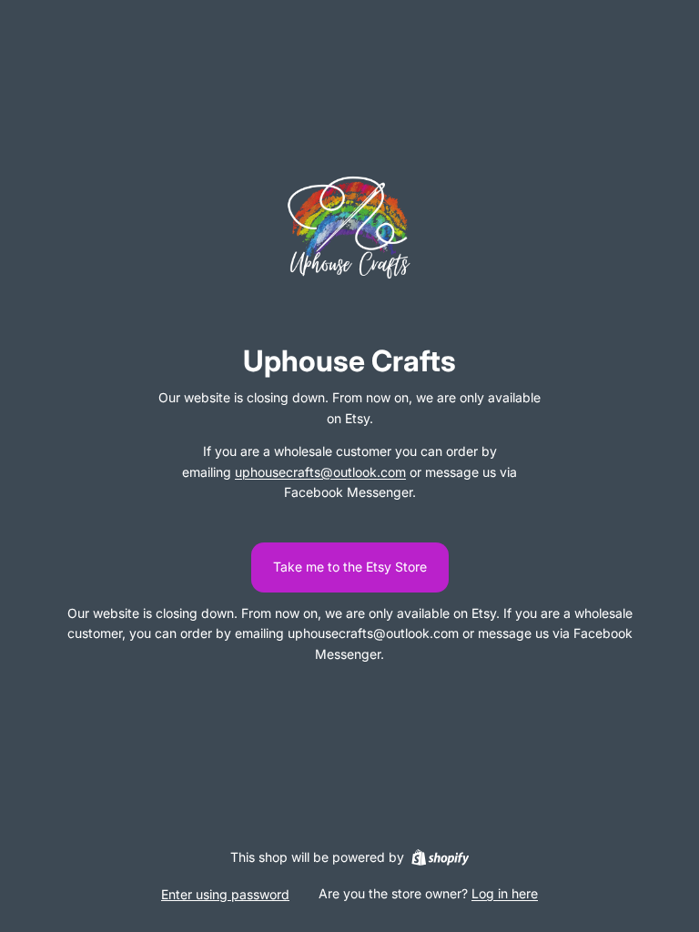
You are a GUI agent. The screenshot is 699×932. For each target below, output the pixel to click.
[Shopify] (440, 857)
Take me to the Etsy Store (350, 566)
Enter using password (225, 894)
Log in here (504, 893)
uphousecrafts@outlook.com (320, 472)
